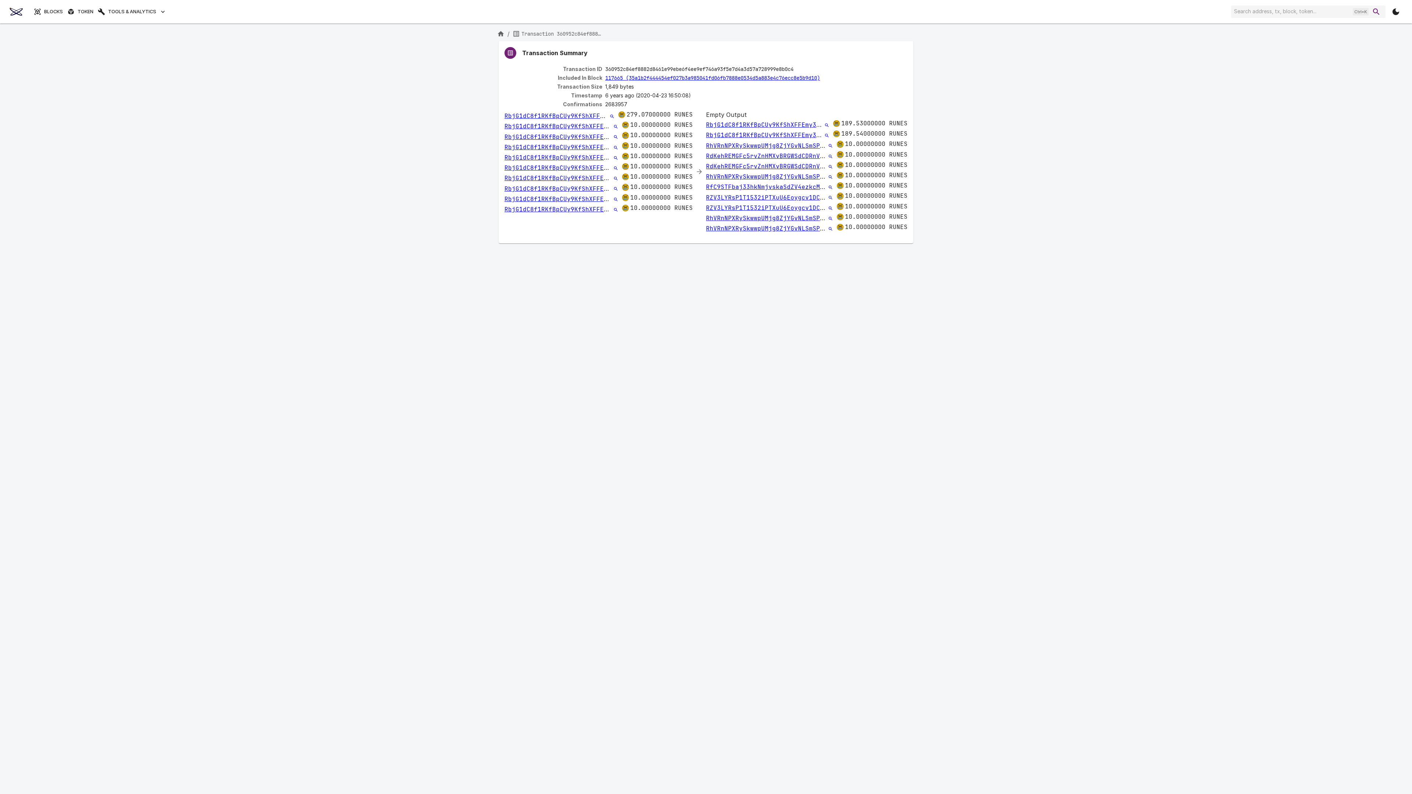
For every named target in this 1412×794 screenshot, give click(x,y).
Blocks (53, 11)
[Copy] (798, 69)
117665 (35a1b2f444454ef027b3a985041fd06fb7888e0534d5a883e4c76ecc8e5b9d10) (712, 78)
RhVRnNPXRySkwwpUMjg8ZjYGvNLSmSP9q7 (768, 146)
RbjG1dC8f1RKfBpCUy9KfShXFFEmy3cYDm (567, 116)
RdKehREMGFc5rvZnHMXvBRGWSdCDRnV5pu (768, 156)
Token (85, 11)
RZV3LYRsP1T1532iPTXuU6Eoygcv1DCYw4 (768, 197)
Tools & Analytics (132, 11)
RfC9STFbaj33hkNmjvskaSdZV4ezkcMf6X (768, 187)
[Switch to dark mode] (1395, 11)
